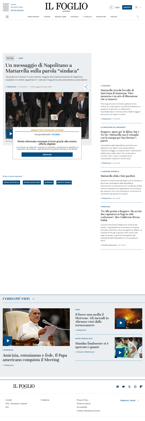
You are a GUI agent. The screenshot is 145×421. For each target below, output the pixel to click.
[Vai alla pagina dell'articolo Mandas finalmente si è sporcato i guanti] (128, 347)
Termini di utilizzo (84, 404)
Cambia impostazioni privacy (88, 411)
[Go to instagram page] (135, 387)
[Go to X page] (129, 387)
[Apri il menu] (7, 16)
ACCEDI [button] (56, 134)
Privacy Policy (82, 400)
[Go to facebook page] (117, 387)
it (136, 7)
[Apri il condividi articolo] (86, 86)
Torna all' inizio (127, 400)
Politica (10, 58)
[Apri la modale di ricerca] (137, 16)
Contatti (9, 400)
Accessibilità (82, 407)
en (140, 7)
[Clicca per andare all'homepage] (24, 386)
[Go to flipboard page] (141, 387)
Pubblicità (45, 400)
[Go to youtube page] (123, 387)
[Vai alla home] (66, 7)
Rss (7, 407)
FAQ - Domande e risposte (16, 404)
